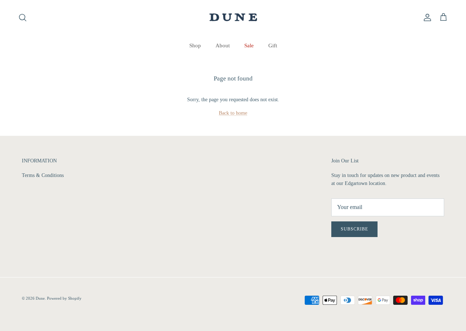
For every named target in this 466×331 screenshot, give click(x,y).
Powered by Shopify (64, 298)
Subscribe (354, 229)
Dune (40, 298)
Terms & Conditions (43, 175)
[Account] (426, 17)
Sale (249, 45)
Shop (195, 45)
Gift (272, 45)
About (223, 45)
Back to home (233, 113)
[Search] (22, 17)
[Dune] (233, 17)
